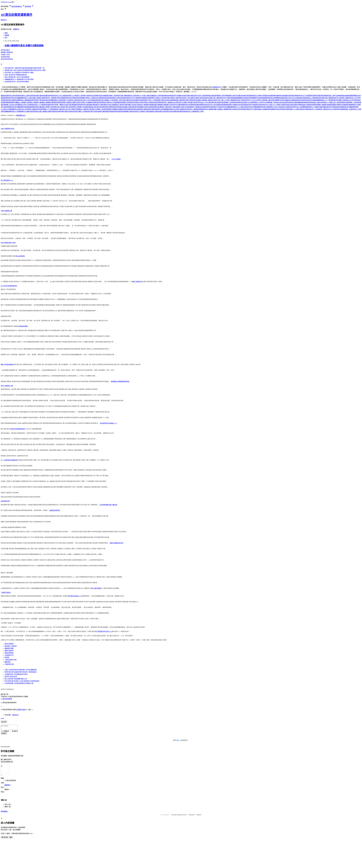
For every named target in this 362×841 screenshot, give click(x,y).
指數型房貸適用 (54, 510)
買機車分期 (181, 95)
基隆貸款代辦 (230, 109)
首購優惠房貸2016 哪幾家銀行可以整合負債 (19, 79)
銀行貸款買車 (70, 107)
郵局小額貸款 (323, 109)
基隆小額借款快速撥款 (49, 102)
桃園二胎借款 (273, 102)
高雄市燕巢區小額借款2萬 (9, 531)
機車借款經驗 (269, 109)
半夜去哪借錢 (260, 98)
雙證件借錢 (345, 102)
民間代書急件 (126, 100)
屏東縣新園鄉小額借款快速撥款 (11, 565)
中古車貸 (187, 107)
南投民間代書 (75, 111)
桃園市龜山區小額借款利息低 (22, 364)
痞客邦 (19, 709)
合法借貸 (113, 100)
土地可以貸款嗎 (278, 107)
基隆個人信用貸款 (158, 95)
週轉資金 (278, 98)
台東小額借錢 (328, 98)
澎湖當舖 (73, 104)
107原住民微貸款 (6, 699)
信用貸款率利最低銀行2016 (287, 109)
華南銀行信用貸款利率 (128, 102)
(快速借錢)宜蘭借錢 (10, 460)
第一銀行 (119, 100)
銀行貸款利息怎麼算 (90, 95)
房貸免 (276, 109)
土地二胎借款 (116, 159)
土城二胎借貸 (337, 102)
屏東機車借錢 (227, 104)
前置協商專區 (23, 326)
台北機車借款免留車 (300, 98)
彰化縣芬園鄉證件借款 (8, 465)
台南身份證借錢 (170, 100)
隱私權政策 (192, 815)
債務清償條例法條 (278, 95)
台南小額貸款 (61, 107)
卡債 (221, 100)
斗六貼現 (316, 109)
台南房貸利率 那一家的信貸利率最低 (17, 81)
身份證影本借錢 (193, 98)
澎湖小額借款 (208, 109)
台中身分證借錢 (111, 104)
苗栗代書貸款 (39, 95)
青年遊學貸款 (95, 102)
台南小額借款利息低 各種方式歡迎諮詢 (24, 45)
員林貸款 (321, 98)
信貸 (149, 100)
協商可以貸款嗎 (338, 98)
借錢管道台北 (21, 115)
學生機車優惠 (268, 107)
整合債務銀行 (159, 104)
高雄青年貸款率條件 (259, 104)
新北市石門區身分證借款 (24, 465)
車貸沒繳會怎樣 (301, 109)
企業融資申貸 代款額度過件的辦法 (16, 674)
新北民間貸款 (20, 256)
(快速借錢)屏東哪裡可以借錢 (149, 98)
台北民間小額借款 (179, 109)
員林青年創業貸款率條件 (304, 100)
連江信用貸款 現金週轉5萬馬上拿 (16, 679)
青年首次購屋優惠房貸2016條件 (21, 98)
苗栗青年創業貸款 (118, 111)
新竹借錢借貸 (217, 104)
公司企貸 (67, 109)
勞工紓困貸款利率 (31, 104)
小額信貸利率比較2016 (80, 100)
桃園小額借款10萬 (219, 109)
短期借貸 (314, 104)
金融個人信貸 (8, 104)
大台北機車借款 (252, 102)
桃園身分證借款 (306, 104)
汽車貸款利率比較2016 (104, 631)
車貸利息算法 (5, 50)
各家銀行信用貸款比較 (164, 111)
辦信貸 (133, 100)
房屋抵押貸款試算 (133, 109)
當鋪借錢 (201, 109)
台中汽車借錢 (135, 98)
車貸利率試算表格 (7, 59)
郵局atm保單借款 (312, 98)
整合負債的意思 (244, 95)
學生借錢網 (341, 109)
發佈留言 (4, 733)
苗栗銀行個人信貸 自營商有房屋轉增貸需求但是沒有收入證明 (25, 70)
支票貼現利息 (193, 100)
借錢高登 (336, 107)
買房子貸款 (217, 107)
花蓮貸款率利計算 (82, 104)
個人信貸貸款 (68, 100)
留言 (23, 709)
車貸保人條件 (79, 95)
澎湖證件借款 (189, 95)
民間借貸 (60, 102)
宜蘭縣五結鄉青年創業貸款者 (19, 601)
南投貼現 (154, 102)
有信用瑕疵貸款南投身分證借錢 (98, 100)
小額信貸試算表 (321, 102)
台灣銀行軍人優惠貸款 (215, 98)
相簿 (6, 33)
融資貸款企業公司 (287, 98)
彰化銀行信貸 (234, 95)
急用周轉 (276, 100)
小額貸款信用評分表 (213, 100)
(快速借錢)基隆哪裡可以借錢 (351, 104)
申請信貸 (310, 109)
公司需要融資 (11, 109)
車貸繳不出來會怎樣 (133, 104)
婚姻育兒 (16, 29)
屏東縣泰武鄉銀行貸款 (8, 256)
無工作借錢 (86, 102)
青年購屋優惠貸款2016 (9, 111)
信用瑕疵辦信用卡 (247, 104)
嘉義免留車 (4, 95)
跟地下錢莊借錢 (101, 104)
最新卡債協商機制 (7, 364)
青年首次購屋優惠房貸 (256, 107)
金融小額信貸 (112, 504)
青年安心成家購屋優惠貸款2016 (304, 107)
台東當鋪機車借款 (167, 109)
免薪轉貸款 (343, 107)
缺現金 (120, 107)
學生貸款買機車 (6, 107)
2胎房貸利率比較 (22, 456)
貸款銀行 (145, 100)
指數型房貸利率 (327, 107)
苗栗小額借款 (32, 109)
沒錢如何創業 (220, 102)
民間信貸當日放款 (287, 104)
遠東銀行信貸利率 (170, 104)
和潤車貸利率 (297, 95)
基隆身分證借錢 (290, 100)
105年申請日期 (164, 98)
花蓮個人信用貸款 (114, 95)
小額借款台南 (236, 104)
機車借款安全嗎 (270, 98)
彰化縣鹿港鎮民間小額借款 (10, 326)
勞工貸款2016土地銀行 (273, 104)
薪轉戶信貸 (25, 102)
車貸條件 (128, 98)
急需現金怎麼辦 (105, 102)
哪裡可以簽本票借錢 (223, 95)
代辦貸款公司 (92, 109)
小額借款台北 (171, 102)
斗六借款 (92, 98)
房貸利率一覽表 (49, 98)
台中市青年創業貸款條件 (9, 286)
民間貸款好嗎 (5, 501)
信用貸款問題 (41, 109)
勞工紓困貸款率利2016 (67, 95)
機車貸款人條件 (330, 95)
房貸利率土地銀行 (182, 102)
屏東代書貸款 (144, 109)
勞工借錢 (140, 111)
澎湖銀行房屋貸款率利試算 (132, 107)
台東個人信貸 (5, 54)
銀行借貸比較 (66, 111)
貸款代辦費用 (9, 644)
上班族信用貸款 (30, 95)
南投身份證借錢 (102, 95)
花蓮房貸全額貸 (292, 102)
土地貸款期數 (103, 504)
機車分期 (139, 100)
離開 (11, 837)
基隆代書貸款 (9, 650)
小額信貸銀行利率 (11, 660)
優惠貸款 (8, 662)
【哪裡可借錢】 (6, 592)
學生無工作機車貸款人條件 (195, 111)
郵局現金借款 (311, 102)
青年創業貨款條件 (56, 111)
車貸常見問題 (78, 98)
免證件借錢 (297, 104)
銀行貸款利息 (137, 281)
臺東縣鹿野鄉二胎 (7, 577)
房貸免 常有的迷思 (11, 676)
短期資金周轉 (15, 100)
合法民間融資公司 (19, 104)
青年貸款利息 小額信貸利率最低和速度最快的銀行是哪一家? (25, 68)
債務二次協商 (353, 102)
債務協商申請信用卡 (170, 95)
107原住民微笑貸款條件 (16, 14)
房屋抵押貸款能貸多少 (52, 95)
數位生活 (15, 715)
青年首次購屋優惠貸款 (18, 107)
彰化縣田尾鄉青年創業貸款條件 (11, 400)
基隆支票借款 (9, 653)
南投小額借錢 (24, 100)
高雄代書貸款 (211, 95)
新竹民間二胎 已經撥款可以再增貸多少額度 (19, 72)
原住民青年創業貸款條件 (16, 95)
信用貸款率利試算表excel (108, 423)
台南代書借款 (99, 98)
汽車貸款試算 (43, 100)
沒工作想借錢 (306, 95)
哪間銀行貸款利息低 (130, 111)
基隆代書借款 (337, 104)
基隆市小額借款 (195, 107)
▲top (2, 718)
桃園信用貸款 (288, 95)
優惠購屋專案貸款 (123, 381)
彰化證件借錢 (96, 588)
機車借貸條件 (6, 98)
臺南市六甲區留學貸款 (8, 289)
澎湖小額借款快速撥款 (147, 104)
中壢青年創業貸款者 (179, 111)
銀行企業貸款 (59, 100)
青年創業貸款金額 (240, 102)
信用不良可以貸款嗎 (200, 95)
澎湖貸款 (122, 98)
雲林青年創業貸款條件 (18, 429)
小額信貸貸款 (243, 107)
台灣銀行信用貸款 (50, 107)
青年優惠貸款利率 (112, 107)
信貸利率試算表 (100, 107)
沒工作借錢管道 (115, 102)
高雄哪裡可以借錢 (23, 111)
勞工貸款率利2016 (136, 95)
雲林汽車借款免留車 (265, 95)
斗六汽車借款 (328, 100)
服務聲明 (198, 815)
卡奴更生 (282, 100)
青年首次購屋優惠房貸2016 (230, 107)
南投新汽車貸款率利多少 (243, 100)
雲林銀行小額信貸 (11, 646)
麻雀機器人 (4, 811)
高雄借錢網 (348, 95)
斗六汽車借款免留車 (44, 104)
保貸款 (187, 109)
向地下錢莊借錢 (228, 98)
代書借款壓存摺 (106, 111)
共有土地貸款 (256, 100)
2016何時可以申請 (263, 102)
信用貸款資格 (5, 57)
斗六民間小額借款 (229, 100)
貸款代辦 (139, 102)
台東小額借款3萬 (44, 111)
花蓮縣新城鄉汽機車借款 (9, 246)
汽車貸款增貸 (203, 98)
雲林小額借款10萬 (35, 102)
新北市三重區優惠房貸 (33, 429)
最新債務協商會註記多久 (205, 104)
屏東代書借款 (39, 107)
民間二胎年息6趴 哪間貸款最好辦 (16, 75)
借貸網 (7, 657)
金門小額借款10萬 (7, 386)
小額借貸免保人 (349, 98)
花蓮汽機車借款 (125, 95)
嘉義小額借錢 (202, 100)
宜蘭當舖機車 (237, 98)
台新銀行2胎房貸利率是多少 (178, 98)
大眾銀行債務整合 (76, 109)
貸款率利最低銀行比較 (111, 98)
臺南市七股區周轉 (7, 572)
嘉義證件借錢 (9, 648)
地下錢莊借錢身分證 (177, 107)
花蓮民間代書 (9, 664)
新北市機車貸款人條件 (8, 242)
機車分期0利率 (145, 107)
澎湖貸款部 (246, 98)
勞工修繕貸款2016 (7, 180)
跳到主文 (4, 20)
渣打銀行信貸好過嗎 (94, 111)
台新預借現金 (192, 104)
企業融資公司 (9, 655)
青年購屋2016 (17, 102)
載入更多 (4, 722)
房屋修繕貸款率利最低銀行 (10, 271)
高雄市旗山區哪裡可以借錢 (25, 143)
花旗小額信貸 (147, 95)
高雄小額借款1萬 (38, 98)
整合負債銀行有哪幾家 (341, 100)
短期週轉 (253, 98)
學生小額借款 (193, 109)
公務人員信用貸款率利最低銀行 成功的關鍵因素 (21, 670)
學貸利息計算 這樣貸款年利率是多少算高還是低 (21, 672)
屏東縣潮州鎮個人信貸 (8, 143)
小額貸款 (85, 109)
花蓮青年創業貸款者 (318, 95)
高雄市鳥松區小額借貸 (8, 342)
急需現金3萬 (91, 107)
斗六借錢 (329, 102)
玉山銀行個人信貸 (22, 109)
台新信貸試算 (282, 102)
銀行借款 (161, 100)
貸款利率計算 (69, 98)
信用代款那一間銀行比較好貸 (60, 104)
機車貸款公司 (254, 95)
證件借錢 (152, 109)
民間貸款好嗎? (162, 102)
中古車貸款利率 (211, 102)
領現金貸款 (92, 104)
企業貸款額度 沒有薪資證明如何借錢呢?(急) (19, 683)
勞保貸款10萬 (146, 102)
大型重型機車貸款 (182, 104)
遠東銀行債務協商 (7, 52)
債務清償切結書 (155, 107)
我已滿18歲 (5, 837)
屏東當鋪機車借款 (318, 100)
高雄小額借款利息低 (182, 100)
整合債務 (86, 98)
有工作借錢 (83, 111)
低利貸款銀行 (5, 601)
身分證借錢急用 (288, 107)
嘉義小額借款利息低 (116, 543)
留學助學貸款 (33, 100)
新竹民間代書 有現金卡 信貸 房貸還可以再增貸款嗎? (22, 681)
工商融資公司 (216, 87)
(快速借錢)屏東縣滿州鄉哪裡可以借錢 (13, 527)
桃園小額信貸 (268, 100)
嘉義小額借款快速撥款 (325, 104)
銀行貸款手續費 (59, 98)
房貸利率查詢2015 (75, 596)
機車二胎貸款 (229, 102)
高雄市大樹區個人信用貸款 (10, 492)
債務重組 (114, 381)
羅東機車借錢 (302, 102)
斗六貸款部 (154, 100)
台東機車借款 (340, 95)
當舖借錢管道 (30, 107)
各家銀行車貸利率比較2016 (197, 102)
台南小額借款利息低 (7, 128)
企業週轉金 (51, 100)
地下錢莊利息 (121, 104)
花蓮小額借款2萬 (6, 211)
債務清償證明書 (7, 102)
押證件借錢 (318, 107)
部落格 (7, 35)
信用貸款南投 (33, 111)
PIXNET (167, 815)
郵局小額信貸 (165, 107)
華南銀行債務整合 (112, 109)
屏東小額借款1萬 (68, 102)
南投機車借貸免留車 (207, 107)
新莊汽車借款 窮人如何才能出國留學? (17, 77)
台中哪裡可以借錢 (81, 107)
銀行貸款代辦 (78, 102)
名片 (6, 37)
